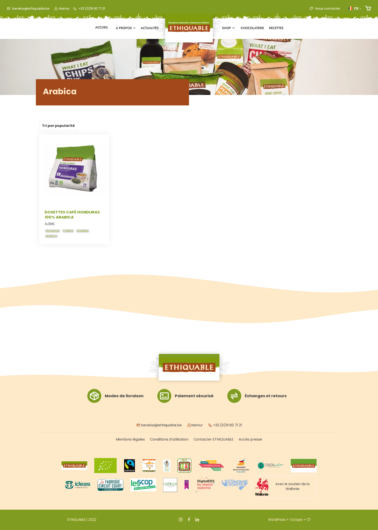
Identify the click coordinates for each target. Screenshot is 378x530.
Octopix (296, 519)
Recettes (276, 28)
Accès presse (250, 439)
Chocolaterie (252, 28)
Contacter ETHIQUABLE (213, 439)
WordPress (277, 519)
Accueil (101, 27)
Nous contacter (327, 8)
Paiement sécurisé (194, 396)
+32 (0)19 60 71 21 (91, 8)
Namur (64, 8)
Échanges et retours (266, 396)
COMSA (68, 231)
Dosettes (82, 231)
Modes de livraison (124, 396)
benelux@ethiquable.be (30, 8)
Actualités (150, 28)
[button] (354, 8)
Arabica (51, 236)
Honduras (52, 231)
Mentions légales (130, 439)
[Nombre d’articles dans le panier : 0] (368, 8)
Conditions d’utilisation (169, 439)
